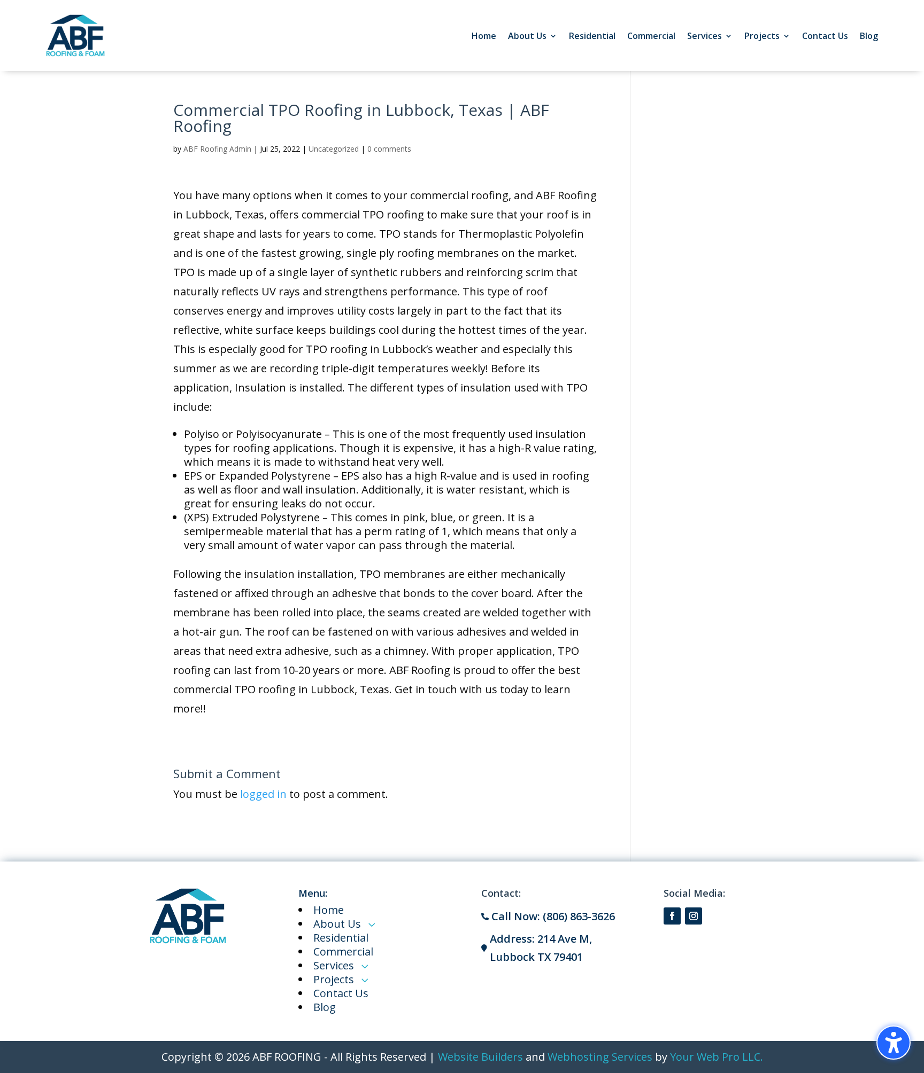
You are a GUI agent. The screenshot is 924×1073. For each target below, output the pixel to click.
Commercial (651, 36)
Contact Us (825, 36)
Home (484, 36)
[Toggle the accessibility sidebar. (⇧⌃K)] (893, 1042)
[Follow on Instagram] (693, 916)
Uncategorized (334, 149)
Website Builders (480, 1056)
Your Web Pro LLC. (716, 1056)
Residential (592, 36)
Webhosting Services (600, 1056)
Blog (869, 36)
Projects (762, 36)
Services (704, 36)
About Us (527, 36)
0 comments (389, 149)
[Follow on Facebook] (672, 916)
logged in (263, 794)
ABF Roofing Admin (217, 149)
